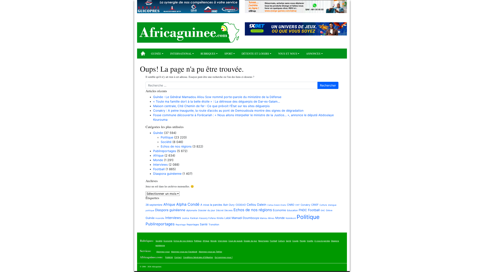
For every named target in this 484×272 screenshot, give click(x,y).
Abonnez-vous (163, 251)
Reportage (181, 224)
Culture (323, 205)
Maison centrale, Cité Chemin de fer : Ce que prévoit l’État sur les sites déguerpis (211, 106)
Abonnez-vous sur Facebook (184, 251)
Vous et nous (287, 53)
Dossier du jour (206, 210)
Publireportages (164, 151)
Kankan (194, 218)
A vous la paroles (211, 204)
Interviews (160, 164)
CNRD (290, 204)
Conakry (305, 204)
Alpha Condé (187, 204)
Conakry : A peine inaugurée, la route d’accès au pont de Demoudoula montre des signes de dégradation (228, 110)
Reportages (193, 224)
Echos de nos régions (176, 146)
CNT (297, 205)
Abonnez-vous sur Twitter (210, 251)
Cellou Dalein (256, 204)
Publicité (169, 257)
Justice (185, 218)
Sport (228, 53)
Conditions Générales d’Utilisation (198, 257)
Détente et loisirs (255, 53)
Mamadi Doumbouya (245, 218)
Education (292, 210)
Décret (219, 210)
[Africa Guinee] (188, 32)
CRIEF (315, 204)
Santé (204, 224)
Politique (167, 137)
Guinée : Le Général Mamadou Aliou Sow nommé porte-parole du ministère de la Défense (217, 97)
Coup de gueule (235, 241)
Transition (214, 224)
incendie (159, 218)
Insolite (310, 241)
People (303, 241)
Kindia (220, 218)
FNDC (303, 210)
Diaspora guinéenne (167, 173)
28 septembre (154, 204)
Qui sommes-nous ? (224, 257)
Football (159, 169)
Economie (279, 210)
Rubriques (208, 53)
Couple (295, 241)
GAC (323, 210)
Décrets (228, 210)
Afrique (158, 155)
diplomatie (191, 210)
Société (166, 142)
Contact (178, 257)
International (181, 53)
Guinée (156, 53)
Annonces (313, 53)
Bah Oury (229, 204)
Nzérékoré (291, 218)
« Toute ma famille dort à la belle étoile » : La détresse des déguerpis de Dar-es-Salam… (216, 101)
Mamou (263, 218)
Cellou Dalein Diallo (276, 205)
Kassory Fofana (207, 218)
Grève (329, 210)
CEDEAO (241, 204)
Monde (158, 160)
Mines (271, 218)
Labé (227, 217)
